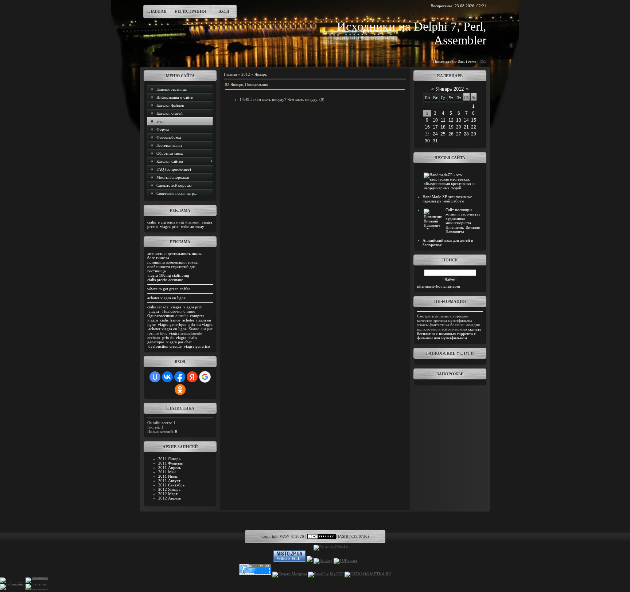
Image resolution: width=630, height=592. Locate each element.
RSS (482, 61)
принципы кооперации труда (172, 262)
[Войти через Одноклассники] (180, 389)
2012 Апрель (169, 498)
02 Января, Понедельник (246, 84)
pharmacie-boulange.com (438, 286)
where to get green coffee (168, 289)
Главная (157, 11)
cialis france (170, 320)
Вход (223, 11)
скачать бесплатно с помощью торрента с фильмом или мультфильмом (449, 333)
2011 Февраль (170, 463)
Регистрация (190, 11)
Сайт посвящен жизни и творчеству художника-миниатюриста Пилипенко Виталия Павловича (463, 221)
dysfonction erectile (165, 346)
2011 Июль (168, 476)
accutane (175, 279)
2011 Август (169, 480)
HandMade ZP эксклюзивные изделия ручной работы (447, 198)
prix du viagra (200, 324)
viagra (176, 307)
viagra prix (169, 226)
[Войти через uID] (154, 376)
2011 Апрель (169, 467)
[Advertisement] (449, 405)
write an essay (192, 226)
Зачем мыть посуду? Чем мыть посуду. (284, 99)
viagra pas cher (179, 342)
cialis (151, 222)
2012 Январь (169, 489)
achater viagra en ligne (166, 298)
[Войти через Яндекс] (192, 376)
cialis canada (157, 307)
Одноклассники (160, 315)
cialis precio (157, 279)
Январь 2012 (450, 89)
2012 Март (168, 494)
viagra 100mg (159, 275)
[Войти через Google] (205, 377)
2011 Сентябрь (171, 485)
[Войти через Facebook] (179, 376)
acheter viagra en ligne (167, 329)
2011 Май (167, 472)
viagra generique (172, 324)
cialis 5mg (180, 275)
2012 (245, 74)
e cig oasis (166, 222)
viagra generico (197, 346)
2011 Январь (169, 459)
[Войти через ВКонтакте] (167, 376)
